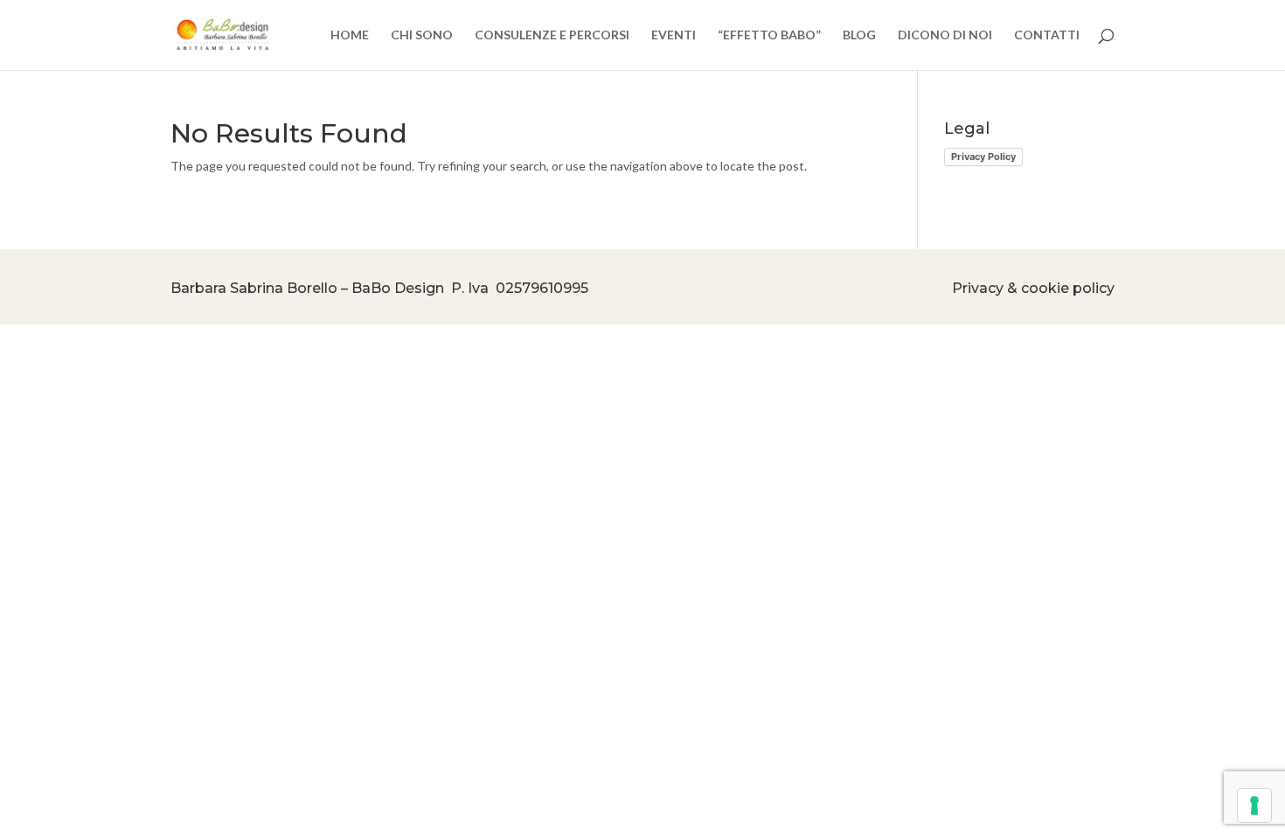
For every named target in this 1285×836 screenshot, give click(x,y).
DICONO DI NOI (945, 35)
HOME (349, 35)
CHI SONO (422, 35)
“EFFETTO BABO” (769, 35)
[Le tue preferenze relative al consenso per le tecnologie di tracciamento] (1254, 805)
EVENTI (673, 35)
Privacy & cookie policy (1033, 288)
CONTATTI (1047, 35)
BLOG (859, 35)
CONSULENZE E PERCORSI (552, 35)
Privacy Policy (983, 156)
